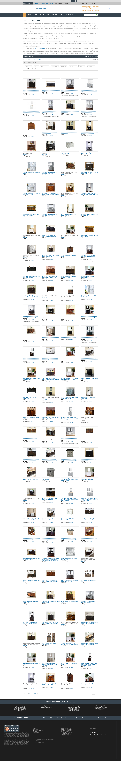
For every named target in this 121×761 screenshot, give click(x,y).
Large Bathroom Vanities (66, 728)
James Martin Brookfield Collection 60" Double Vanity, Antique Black (89, 337)
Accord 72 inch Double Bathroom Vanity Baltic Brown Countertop (31, 215)
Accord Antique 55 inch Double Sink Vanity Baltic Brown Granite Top (31, 538)
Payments (34, 728)
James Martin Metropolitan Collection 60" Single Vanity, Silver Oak (69, 90)
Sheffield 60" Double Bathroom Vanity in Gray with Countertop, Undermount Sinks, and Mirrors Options (89, 499)
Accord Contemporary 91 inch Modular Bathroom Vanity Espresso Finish (89, 519)
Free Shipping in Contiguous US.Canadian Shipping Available (90, 8)
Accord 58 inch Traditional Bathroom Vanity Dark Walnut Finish (49, 499)
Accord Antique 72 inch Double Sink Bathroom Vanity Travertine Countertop (50, 581)
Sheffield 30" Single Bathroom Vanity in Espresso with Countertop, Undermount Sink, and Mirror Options (89, 664)
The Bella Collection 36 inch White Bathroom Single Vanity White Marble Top (69, 644)
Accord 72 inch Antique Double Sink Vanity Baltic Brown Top (89, 236)
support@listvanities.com (47, 3)
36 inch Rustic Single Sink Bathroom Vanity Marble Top (49, 644)
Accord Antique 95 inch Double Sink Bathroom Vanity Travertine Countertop (31, 438)
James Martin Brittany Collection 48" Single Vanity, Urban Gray (49, 173)
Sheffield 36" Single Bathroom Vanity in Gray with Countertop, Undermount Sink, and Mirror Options (69, 499)
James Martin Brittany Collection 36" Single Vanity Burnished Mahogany (30, 623)
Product (89, 56)
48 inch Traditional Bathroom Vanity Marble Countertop (31, 173)
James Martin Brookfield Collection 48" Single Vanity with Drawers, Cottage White (89, 194)
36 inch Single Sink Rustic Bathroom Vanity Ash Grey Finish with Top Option (69, 459)
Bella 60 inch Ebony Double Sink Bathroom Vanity (87, 277)
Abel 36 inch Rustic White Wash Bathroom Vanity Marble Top (50, 337)
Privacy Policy (35, 729)
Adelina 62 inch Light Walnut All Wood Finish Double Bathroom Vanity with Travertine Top (49, 539)
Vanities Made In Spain (65, 735)
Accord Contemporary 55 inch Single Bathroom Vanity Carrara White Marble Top (89, 358)
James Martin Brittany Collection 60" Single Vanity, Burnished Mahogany (88, 256)
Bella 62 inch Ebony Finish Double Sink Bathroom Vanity (69, 132)
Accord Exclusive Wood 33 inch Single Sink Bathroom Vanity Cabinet (50, 684)
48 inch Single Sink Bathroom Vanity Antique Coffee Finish (49, 132)
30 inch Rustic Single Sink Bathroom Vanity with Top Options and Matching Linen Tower (49, 664)
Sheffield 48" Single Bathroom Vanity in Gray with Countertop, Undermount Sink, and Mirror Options (69, 479)
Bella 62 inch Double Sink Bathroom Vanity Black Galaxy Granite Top (31, 559)
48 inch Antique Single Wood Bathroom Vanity (69, 664)
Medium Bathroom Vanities (66, 727)
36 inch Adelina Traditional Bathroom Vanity (68, 256)
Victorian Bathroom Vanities (66, 730)
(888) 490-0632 (38, 3)
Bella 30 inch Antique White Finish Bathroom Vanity (88, 398)
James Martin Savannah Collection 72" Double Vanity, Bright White (69, 438)
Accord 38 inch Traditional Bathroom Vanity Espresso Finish (49, 519)
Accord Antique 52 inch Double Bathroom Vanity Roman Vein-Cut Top (31, 418)
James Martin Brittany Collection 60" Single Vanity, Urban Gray (49, 215)
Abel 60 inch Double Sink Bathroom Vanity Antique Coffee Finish (31, 581)
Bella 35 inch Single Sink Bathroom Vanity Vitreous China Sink (31, 379)
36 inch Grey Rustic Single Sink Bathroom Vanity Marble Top (50, 479)
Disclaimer (35, 731)
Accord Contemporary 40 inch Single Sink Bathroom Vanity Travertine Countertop (50, 623)
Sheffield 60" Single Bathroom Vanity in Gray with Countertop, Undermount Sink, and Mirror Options (89, 91)
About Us (34, 727)
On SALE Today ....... (27, 3)
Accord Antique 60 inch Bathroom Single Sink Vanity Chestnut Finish (50, 418)
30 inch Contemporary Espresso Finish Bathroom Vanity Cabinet (89, 153)
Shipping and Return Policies (38, 730)
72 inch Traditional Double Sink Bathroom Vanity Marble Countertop (31, 194)
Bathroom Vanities (32, 14)
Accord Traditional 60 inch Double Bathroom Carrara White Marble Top (49, 459)
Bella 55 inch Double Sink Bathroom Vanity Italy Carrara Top (70, 111)
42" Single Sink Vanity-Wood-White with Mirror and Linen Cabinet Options (89, 479)
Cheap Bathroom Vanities (66, 733)
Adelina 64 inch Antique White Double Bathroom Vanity (69, 559)
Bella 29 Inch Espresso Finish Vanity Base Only (89, 379)
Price (93, 56)
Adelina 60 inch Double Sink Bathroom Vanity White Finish (69, 153)
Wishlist (91, 727)
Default (96, 56)
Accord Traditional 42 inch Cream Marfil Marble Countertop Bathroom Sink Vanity (50, 194)
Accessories (69, 14)
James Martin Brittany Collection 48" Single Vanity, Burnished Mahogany (30, 316)
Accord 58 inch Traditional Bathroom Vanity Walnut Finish (68, 277)
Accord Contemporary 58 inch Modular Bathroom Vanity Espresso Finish (31, 459)
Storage (54, 14)
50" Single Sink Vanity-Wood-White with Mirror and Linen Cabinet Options (69, 379)
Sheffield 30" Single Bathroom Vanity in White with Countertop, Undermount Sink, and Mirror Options (31, 112)
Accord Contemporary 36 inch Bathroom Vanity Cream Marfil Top (50, 256)
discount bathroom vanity (40, 48)
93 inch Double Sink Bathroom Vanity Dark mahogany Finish (51, 90)
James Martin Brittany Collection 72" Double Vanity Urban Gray (88, 602)
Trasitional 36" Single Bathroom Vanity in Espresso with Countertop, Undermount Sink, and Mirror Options (31, 359)
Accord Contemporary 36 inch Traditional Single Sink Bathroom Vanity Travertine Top (31, 91)
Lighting (61, 14)
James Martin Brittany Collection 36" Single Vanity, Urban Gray (49, 111)
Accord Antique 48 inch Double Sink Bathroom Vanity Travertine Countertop (31, 296)
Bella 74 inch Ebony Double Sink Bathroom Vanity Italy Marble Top (49, 236)
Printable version (94, 17)
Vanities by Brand (64, 736)
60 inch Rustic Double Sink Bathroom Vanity (88, 581)
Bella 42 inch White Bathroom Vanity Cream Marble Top (68, 215)
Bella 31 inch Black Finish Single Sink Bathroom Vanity (88, 459)
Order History (93, 728)
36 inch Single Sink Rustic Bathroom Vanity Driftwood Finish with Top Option (69, 538)
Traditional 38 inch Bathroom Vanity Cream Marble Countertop (51, 602)
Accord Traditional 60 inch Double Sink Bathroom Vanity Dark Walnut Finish (31, 479)
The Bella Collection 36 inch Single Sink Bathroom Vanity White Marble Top (89, 316)
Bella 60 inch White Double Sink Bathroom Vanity (31, 664)
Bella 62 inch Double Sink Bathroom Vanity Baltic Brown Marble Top (31, 277)
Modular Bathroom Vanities (66, 729)
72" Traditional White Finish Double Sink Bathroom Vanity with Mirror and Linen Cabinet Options (50, 359)
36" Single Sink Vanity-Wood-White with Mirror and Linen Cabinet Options (31, 519)
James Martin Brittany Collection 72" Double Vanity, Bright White (88, 111)
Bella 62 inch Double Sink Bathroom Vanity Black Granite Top (89, 215)
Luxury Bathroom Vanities (66, 734)
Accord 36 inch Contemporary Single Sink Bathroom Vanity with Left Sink (89, 173)
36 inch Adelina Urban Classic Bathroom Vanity (69, 602)
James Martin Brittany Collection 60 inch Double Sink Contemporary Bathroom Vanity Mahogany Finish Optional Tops (50, 559)
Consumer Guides (36, 732)
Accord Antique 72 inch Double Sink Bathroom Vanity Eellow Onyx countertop (50, 379)
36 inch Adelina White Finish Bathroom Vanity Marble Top (69, 519)
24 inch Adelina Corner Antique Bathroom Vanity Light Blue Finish (69, 398)
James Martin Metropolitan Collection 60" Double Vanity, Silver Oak (69, 581)
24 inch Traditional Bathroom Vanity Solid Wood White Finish (89, 296)
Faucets (42, 14)
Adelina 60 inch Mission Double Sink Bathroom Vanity (30, 602)
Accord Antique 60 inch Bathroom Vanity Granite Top (89, 538)
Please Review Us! (72, 702)
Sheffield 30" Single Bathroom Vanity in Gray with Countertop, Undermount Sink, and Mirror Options (69, 418)
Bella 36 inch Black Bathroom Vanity (68, 336)
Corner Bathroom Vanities (66, 732)
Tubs (48, 14)
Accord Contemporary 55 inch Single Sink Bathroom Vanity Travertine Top (89, 644)
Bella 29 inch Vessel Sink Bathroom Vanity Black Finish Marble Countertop (89, 132)
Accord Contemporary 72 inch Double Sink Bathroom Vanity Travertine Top (89, 623)
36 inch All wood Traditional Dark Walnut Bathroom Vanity (89, 684)
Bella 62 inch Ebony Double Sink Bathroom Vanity (29, 398)
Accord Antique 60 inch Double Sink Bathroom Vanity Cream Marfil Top (49, 277)
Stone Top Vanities (65, 731)
